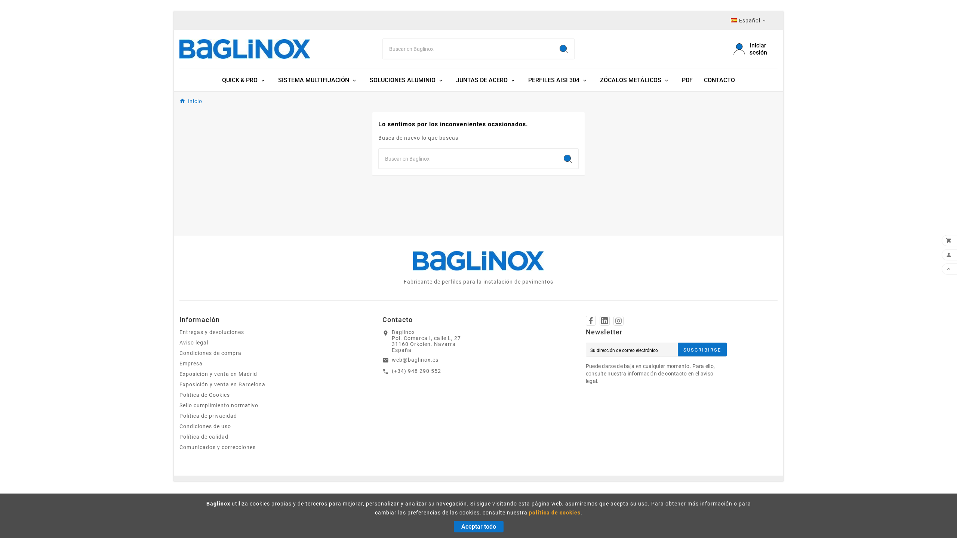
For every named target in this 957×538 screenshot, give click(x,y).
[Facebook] (591, 320)
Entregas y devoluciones (211, 332)
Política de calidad (203, 437)
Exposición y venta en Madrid (218, 374)
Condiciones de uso (205, 426)
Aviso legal (193, 343)
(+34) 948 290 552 (416, 371)
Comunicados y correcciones (217, 447)
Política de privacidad (208, 416)
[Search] (564, 49)
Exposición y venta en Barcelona (222, 384)
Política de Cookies (204, 395)
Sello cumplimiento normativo (218, 405)
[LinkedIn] (604, 320)
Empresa (191, 364)
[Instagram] (618, 320)
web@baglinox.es (415, 360)
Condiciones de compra (210, 353)
